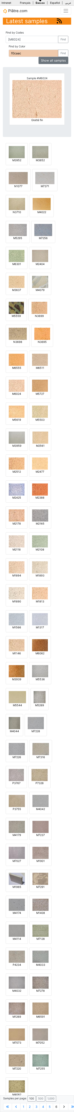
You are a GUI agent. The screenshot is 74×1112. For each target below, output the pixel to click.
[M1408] (40, 904)
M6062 (39, 653)
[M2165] (40, 515)
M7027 (17, 861)
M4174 (17, 912)
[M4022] (42, 203)
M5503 (40, 419)
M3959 (16, 445)
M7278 (40, 990)
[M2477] (40, 463)
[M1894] (16, 567)
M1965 (17, 886)
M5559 (16, 315)
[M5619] (16, 411)
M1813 (40, 601)
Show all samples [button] (53, 60)
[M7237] (40, 826)
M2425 (16, 497)
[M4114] (17, 930)
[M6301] (16, 255)
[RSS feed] (59, 20)
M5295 (17, 238)
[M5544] (17, 696)
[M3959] (17, 437)
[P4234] (17, 956)
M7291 (40, 886)
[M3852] (40, 151)
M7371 (45, 186)
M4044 (14, 731)
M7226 (17, 757)
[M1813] (40, 593)
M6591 (40, 1016)
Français (25, 2)
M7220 (17, 1068)
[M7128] (40, 930)
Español (55, 2)
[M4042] (40, 800)
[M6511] (40, 359)
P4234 (17, 964)
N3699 (39, 315)
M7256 (43, 238)
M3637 (16, 290)
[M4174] (17, 904)
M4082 (16, 1094)
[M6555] (16, 359)
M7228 (35, 731)
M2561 (40, 445)
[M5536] (40, 671)
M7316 (40, 757)
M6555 (16, 367)
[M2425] (16, 489)
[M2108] (40, 541)
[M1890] (16, 593)
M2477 (40, 471)
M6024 (16, 393)
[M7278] (40, 982)
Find (63, 39)
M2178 (17, 523)
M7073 (17, 1042)
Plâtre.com (17, 11)
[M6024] (16, 385)
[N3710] (17, 203)
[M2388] (40, 489)
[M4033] (40, 956)
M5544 (17, 705)
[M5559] (16, 307)
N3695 (42, 341)
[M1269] (17, 1008)
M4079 (40, 290)
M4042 (40, 809)
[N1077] (18, 177)
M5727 (40, 393)
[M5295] (18, 229)
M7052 (40, 1042)
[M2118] (16, 541)
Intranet (6, 2)
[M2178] (16, 515)
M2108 (40, 549)
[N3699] (39, 307)
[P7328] (39, 774)
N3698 (17, 341)
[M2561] (40, 437)
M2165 (40, 523)
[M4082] (17, 1086)
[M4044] (14, 722)
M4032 (16, 990)
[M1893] (40, 567)
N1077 (18, 186)
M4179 (17, 835)
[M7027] (17, 852)
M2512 (17, 471)
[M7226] (17, 748)
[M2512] (16, 463)
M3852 (40, 160)
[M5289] (40, 696)
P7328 (39, 783)
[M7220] (17, 1060)
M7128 (40, 938)
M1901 (40, 861)
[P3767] (16, 774)
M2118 (17, 549)
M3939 (16, 679)
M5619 (16, 419)
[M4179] (17, 826)
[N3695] (42, 333)
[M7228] (36, 722)
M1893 (40, 575)
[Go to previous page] (16, 1106)
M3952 (16, 160)
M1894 (16, 575)
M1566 (16, 627)
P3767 (16, 783)
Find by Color (17, 46)
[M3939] (16, 671)
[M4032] (17, 982)
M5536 (40, 679)
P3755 (17, 809)
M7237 (40, 835)
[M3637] (16, 281)
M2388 (39, 497)
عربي (68, 2)
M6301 (16, 264)
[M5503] (40, 411)
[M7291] (40, 878)
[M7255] (40, 1060)
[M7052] (40, 1034)
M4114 (17, 938)
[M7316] (40, 748)
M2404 (40, 264)
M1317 (40, 627)
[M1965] (17, 878)
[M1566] (16, 619)
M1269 (17, 1016)
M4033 (40, 964)
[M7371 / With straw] (44, 177)
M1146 (17, 653)
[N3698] (18, 333)
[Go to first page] (7, 1106)
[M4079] (40, 281)
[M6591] (40, 1008)
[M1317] (40, 619)
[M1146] (16, 645)
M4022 (41, 212)
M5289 (39, 705)
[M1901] (40, 852)
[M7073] (17, 1034)
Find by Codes (15, 32)
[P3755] (17, 800)
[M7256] (43, 229)
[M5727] (40, 385)
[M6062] (40, 645)
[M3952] (17, 151)
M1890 (16, 601)
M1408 (40, 912)
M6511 (40, 367)
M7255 (40, 1068)
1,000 (50, 1098)
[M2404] (40, 255)
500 (40, 1098)
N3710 (17, 212)
